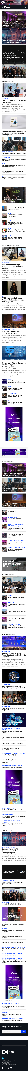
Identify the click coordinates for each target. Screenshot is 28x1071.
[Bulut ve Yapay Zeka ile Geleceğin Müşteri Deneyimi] (4, 626)
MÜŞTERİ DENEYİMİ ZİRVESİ (9, 19)
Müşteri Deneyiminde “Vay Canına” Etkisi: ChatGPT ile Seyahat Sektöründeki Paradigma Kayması (14, 961)
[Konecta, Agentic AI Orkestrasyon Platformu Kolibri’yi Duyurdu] (14, 36)
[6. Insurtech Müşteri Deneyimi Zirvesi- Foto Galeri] (14, 584)
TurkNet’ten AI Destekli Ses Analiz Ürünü (12, 743)
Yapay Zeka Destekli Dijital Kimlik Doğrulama (16, 208)
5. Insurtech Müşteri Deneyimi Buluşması (17, 612)
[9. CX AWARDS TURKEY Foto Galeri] (4, 604)
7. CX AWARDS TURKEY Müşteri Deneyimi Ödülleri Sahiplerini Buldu (16, 536)
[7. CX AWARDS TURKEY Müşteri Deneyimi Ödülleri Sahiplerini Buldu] (4, 535)
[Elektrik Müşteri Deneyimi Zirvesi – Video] (14, 195)
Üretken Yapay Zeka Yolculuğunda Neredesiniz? (10, 749)
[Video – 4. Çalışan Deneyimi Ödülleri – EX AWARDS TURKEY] (4, 230)
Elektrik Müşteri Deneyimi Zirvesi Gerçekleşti (15, 396)
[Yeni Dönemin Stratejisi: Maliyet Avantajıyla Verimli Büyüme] (14, 254)
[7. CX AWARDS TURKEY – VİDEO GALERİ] (4, 215)
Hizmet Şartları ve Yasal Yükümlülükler (9, 1064)
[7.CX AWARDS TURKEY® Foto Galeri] (4, 542)
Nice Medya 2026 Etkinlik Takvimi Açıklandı (13, 809)
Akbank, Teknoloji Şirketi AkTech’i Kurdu (12, 767)
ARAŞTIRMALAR (5, 129)
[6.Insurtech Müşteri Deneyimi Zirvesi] (14, 144)
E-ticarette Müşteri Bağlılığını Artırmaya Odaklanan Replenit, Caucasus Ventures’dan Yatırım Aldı (13, 761)
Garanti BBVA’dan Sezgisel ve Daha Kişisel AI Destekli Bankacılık (13, 817)
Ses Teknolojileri (15, 728)
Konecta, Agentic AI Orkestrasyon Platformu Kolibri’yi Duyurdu (11, 851)
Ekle (23, 1031)
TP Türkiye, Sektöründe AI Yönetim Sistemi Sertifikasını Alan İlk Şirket (13, 178)
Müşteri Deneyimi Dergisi (6, 1061)
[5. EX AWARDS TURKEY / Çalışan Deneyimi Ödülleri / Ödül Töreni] (4, 222)
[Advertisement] (14, 452)
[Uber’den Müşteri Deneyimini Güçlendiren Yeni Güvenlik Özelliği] (14, 676)
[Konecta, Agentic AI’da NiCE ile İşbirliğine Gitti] (14, 53)
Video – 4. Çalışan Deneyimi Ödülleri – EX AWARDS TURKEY (17, 230)
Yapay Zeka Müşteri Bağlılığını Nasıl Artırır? (13, 755)
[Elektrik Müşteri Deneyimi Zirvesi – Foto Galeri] (4, 388)
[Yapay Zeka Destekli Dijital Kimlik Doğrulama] (4, 208)
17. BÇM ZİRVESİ (12, 511)
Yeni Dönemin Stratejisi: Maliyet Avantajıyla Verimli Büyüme (13, 172)
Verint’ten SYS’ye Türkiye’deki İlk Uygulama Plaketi (13, 925)
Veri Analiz (5, 735)
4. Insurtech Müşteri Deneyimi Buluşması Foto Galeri (16, 550)
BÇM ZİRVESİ (11, 510)
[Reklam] (14, 2)
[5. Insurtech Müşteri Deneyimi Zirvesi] (4, 526)
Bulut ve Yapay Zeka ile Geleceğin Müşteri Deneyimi (16, 626)
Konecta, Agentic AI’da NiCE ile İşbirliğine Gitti (12, 883)
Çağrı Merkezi (7, 38)
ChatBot (5, 913)
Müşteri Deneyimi (6, 157)
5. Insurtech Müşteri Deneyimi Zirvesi (15, 529)
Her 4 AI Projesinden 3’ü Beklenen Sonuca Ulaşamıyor (13, 738)
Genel (11, 129)
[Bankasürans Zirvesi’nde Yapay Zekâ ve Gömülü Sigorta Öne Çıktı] (14, 643)
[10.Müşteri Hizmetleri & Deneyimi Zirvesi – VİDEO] (4, 237)
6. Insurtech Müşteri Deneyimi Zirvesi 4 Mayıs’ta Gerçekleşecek (14, 365)
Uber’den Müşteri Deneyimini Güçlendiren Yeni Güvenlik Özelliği (13, 687)
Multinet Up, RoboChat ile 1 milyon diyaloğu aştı (13, 949)
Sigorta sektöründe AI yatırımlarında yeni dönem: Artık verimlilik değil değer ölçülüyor (14, 133)
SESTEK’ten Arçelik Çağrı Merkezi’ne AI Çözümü (12, 732)
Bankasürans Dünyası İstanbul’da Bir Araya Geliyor (16, 381)
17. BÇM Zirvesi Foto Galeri (16, 597)
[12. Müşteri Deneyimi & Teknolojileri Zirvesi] (14, 321)
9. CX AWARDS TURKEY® (14, 519)
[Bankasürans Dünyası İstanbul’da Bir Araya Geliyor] (4, 381)
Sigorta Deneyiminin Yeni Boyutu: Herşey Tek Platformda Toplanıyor (13, 166)
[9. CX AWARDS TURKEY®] (4, 519)
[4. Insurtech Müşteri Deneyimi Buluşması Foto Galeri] (4, 549)
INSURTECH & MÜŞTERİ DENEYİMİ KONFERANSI (15, 525)
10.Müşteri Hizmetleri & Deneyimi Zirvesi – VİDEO (15, 238)
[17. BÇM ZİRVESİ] (4, 512)
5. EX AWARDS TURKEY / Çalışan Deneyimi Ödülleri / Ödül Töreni (16, 224)
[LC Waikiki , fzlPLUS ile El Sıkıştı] (14, 69)
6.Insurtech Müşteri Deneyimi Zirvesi (14, 153)
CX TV (4, 197)
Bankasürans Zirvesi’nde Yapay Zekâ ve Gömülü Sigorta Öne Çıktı (14, 160)
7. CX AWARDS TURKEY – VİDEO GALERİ (15, 215)
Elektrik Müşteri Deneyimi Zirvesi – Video (15, 403)
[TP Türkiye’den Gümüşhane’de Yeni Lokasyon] (14, 90)
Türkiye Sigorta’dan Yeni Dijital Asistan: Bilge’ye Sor (12, 937)
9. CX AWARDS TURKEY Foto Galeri (16, 605)
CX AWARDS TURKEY (12, 517)
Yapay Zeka (13, 38)
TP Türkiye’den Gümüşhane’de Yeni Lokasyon (14, 101)
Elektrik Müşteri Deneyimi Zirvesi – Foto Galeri (15, 389)
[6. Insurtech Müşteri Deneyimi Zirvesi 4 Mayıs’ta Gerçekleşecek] (14, 353)
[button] (2, 7)
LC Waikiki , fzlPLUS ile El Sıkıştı (12, 904)
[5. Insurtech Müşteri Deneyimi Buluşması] (4, 611)
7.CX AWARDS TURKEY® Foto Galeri (15, 543)
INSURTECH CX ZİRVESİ (7, 151)
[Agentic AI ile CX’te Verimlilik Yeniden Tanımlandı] (14, 470)
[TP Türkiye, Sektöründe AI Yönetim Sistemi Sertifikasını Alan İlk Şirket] (14, 288)
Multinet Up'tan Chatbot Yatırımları (11, 955)
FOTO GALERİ (21, 540)
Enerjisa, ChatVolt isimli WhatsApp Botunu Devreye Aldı (13, 931)
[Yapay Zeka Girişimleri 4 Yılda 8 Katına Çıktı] (14, 720)
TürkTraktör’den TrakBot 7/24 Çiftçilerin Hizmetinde (12, 943)
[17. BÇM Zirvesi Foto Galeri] (4, 597)
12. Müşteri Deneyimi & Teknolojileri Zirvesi (11, 332)
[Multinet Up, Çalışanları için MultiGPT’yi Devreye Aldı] (14, 914)
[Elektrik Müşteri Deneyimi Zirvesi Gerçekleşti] (4, 395)
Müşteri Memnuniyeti (7, 753)
